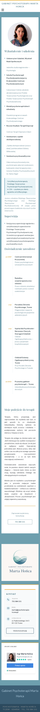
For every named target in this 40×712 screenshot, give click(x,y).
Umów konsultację (20, 631)
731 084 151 (20, 522)
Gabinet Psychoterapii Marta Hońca (20, 5)
